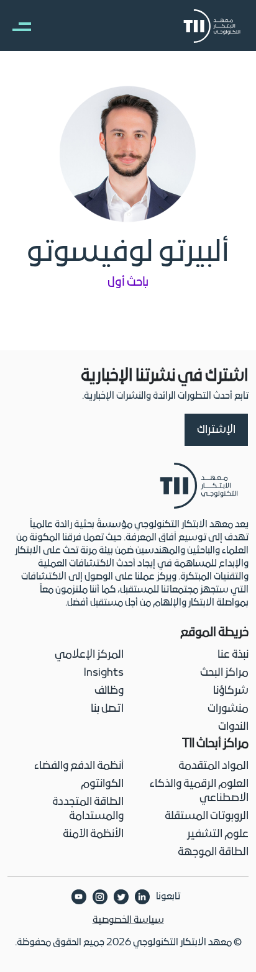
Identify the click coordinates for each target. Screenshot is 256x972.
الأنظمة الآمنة (93, 834)
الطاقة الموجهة (213, 852)
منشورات (228, 709)
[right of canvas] (15, 26)
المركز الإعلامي (89, 655)
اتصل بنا (107, 709)
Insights (104, 673)
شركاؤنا (231, 691)
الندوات (233, 727)
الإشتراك (216, 430)
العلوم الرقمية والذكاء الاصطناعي (199, 791)
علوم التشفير (218, 834)
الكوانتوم (102, 784)
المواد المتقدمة (213, 766)
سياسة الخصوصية (128, 920)
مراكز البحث (224, 673)
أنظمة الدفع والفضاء (79, 766)
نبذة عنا (233, 655)
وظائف (109, 691)
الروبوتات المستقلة (207, 816)
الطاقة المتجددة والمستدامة (88, 809)
